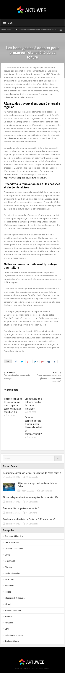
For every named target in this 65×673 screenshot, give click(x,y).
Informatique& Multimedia (14, 598)
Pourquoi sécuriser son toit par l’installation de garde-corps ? (32, 473)
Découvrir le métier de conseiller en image (17, 375)
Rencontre (9, 622)
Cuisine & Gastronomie (14, 548)
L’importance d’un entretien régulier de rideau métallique (33, 403)
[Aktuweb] (32, 9)
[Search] (58, 458)
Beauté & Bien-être (12, 542)
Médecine (8, 616)
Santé (7, 629)
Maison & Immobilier (13, 610)
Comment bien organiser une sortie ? (21, 508)
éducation (8, 567)
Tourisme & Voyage (12, 641)
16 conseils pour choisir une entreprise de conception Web (35, 29)
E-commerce (10, 561)
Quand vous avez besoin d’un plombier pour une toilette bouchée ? (49, 377)
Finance (8, 592)
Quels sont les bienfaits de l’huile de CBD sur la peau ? (29, 519)
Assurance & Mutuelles (14, 536)
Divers (7, 555)
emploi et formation (12, 573)
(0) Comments (32, 477)
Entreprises (9, 579)
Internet (8, 604)
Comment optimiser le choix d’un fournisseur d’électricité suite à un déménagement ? (33, 426)
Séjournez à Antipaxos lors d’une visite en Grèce (37, 485)
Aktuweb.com (29, 668)
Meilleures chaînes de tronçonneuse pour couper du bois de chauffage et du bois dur (13, 405)
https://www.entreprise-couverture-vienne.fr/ (25, 178)
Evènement (9, 585)
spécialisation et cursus (14, 635)
